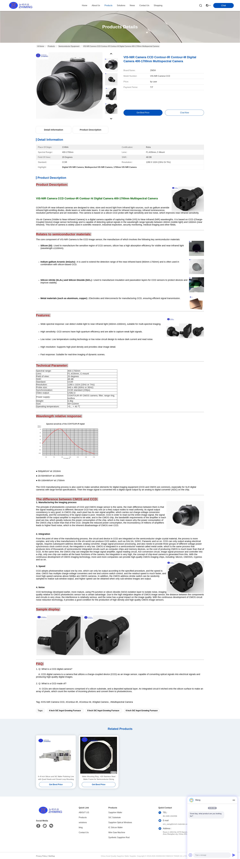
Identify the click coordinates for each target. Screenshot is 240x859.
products (108, 5)
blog (81, 827)
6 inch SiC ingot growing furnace (142, 710)
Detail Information (53, 130)
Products (51, 46)
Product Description (90, 130)
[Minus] (233, 800)
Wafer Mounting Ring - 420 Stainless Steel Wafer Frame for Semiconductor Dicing (98, 777)
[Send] (234, 855)
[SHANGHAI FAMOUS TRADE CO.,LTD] (20, 5)
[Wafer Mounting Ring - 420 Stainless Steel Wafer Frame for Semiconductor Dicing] (98, 755)
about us (96, 5)
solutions (121, 5)
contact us (144, 5)
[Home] (50, 813)
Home (84, 5)
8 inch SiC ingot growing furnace (103, 710)
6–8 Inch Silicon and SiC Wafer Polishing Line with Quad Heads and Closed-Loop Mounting (56, 777)
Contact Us (84, 832)
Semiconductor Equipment (68, 46)
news (132, 5)
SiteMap (51, 856)
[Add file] (190, 855)
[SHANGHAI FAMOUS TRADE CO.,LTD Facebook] (38, 825)
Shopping (158, 5)
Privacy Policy (41, 856)
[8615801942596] (44, 825)
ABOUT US (84, 812)
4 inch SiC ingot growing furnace (65, 710)
